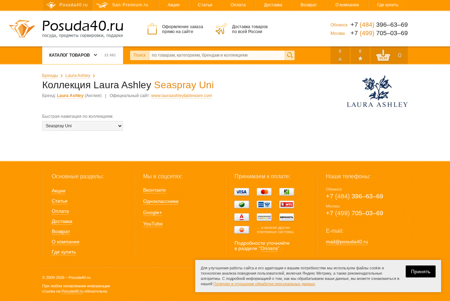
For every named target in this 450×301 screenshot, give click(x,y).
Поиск (140, 55)
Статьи (205, 4)
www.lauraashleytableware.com (181, 95)
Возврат (309, 4)
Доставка (273, 4)
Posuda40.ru (72, 291)
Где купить (387, 4)
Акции (174, 4)
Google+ (152, 212)
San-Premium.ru (130, 4)
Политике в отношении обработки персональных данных (264, 284)
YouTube (153, 223)
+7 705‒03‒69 (354, 213)
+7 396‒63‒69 (354, 196)
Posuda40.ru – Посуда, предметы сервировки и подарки (82, 29)
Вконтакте (154, 190)
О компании (347, 4)
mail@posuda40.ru (347, 241)
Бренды (50, 75)
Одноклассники (161, 201)
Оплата (238, 4)
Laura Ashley (77, 75)
